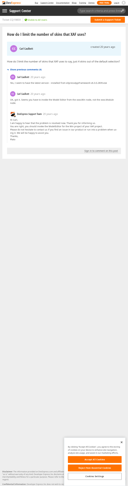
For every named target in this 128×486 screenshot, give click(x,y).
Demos (91, 2)
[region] (95, 462)
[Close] (121, 442)
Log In (116, 2)
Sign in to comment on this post (101, 150)
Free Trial (104, 2)
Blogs (74, 2)
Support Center (47, 2)
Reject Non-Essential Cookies (95, 468)
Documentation (62, 2)
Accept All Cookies (95, 459)
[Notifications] (124, 3)
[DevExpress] (11, 3)
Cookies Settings (94, 476)
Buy (36, 2)
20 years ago (37, 77)
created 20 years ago (103, 47)
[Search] (122, 11)
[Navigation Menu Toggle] (4, 11)
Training (82, 2)
